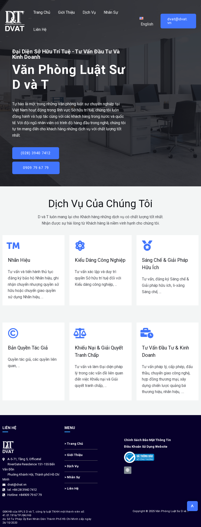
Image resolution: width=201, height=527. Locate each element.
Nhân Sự (111, 12)
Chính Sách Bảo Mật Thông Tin (147, 440)
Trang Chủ (41, 12)
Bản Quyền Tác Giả (28, 348)
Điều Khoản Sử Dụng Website (145, 446)
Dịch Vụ (89, 12)
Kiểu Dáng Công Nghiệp (100, 260)
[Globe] (127, 470)
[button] (35, 153)
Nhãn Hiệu (19, 260)
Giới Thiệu (66, 12)
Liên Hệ (39, 29)
